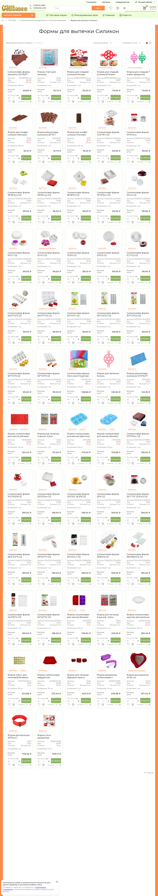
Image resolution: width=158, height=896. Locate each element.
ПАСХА (82, 429)
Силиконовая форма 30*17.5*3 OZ (19, 374)
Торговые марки (58, 15)
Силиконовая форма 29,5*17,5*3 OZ (19, 314)
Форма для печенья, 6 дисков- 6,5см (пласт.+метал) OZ (108, 617)
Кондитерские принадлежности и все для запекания (43, 20)
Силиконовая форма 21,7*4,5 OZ (138, 254)
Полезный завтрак (75, 67)
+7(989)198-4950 (39, 8)
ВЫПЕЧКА (13, 67)
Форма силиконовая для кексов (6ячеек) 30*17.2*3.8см (78, 617)
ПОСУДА (12, 20)
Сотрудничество (122, 2)
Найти (98, 8)
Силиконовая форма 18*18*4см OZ (19, 193)
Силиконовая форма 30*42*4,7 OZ (78, 555)
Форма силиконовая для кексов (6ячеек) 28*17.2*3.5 (108, 436)
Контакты (106, 2)
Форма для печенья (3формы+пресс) (78, 676)
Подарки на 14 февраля (47, 248)
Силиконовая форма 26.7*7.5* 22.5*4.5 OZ (138, 495)
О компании (91, 2)
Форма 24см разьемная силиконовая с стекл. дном (48, 739)
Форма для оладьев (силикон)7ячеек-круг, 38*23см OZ (78, 74)
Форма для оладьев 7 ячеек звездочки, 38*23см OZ (138, 74)
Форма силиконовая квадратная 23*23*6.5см (48, 677)
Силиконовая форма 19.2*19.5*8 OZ (19, 495)
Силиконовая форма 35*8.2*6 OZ (108, 555)
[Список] (146, 43)
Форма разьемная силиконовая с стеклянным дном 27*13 (107, 679)
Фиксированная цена (86, 15)
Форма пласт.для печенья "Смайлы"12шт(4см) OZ (47, 76)
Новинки (110, 15)
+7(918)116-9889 (39, 5)
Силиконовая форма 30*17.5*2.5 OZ (108, 314)
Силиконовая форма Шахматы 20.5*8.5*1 (19, 73)
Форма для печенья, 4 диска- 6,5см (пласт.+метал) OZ (48, 436)
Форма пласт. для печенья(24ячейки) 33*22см (18, 677)
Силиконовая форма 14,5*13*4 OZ (108, 133)
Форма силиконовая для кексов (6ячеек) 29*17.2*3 (19, 436)
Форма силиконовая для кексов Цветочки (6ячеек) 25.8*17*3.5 (78, 436)
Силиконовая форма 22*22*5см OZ (48, 495)
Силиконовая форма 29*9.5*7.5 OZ (48, 555)
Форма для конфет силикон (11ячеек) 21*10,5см (77, 135)
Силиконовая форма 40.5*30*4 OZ (19, 615)
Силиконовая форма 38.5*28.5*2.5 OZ (138, 555)
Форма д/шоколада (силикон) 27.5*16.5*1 (137, 374)
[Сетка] (150, 43)
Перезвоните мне (37, 11)
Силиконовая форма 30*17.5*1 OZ (78, 314)
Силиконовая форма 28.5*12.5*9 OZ (19, 555)
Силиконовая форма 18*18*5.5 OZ (78, 193)
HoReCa (23, 670)
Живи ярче (13, 429)
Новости (127, 15)
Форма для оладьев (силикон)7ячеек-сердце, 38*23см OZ (107, 74)
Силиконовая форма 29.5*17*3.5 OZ (48, 314)
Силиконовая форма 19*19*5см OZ (108, 193)
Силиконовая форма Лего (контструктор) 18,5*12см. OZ (78, 376)
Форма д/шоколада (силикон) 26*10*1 (47, 133)
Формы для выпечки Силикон (84, 20)
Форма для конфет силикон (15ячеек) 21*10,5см (18, 135)
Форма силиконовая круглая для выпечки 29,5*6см (138, 617)
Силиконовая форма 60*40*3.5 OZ (48, 615)
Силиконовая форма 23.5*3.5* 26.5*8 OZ (78, 495)
